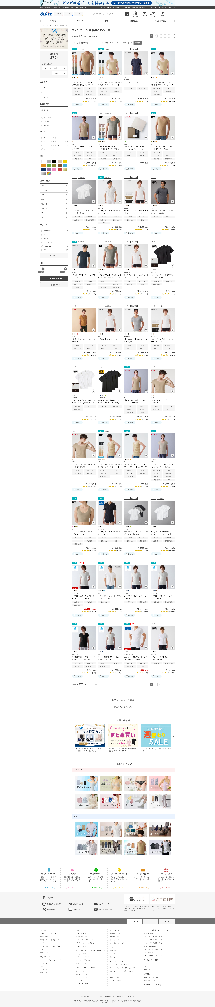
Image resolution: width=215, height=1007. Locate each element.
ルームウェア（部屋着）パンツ (153, 943)
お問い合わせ (130, 996)
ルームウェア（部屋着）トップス (154, 940)
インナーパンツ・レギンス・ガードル (89, 950)
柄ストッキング (114, 940)
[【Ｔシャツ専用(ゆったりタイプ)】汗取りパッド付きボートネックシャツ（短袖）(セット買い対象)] (163, 63)
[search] (127, 14)
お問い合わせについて (106, 909)
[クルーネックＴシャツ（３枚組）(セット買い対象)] (84, 192)
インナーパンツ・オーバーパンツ (86, 954)
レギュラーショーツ (82, 936)
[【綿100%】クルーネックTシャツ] (110, 320)
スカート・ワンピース (83, 983)
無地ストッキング (115, 933)
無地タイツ (113, 951)
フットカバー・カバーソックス (119, 965)
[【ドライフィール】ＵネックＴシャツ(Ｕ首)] (84, 128)
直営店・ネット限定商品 (151, 977)
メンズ (68, 14)
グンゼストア (46, 13)
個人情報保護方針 (86, 996)
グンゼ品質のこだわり (166, 7)
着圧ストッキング (115, 936)
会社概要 (120, 996)
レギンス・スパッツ (82, 963)
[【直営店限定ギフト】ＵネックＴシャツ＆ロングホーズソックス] (136, 128)
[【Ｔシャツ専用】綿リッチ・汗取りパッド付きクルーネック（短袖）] (110, 256)
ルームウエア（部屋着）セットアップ (155, 936)
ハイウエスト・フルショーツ (85, 940)
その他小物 (147, 969)
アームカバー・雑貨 (151, 960)
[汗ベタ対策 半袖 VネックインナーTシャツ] (136, 577)
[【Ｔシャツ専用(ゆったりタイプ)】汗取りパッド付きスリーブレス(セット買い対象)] (136, 445)
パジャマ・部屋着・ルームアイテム (156, 930)
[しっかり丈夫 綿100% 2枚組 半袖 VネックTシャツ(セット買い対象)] (84, 381)
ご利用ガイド (152, 7)
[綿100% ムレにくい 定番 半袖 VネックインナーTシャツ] (136, 256)
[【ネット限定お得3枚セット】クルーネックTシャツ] (163, 320)
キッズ (78, 14)
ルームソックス (148, 952)
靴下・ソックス (115, 961)
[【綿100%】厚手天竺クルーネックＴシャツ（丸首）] (163, 192)
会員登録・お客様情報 (54, 904)
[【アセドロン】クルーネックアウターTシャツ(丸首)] (110, 577)
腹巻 (145, 966)
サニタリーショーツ (82, 946)
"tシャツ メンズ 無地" (50, 67)
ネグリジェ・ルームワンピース (153, 949)
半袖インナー (44, 936)
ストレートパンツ (81, 974)
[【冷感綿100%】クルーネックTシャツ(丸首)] (84, 256)
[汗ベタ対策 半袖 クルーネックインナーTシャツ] (163, 577)
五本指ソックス (114, 977)
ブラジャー (44, 957)
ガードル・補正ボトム (83, 960)
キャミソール (44, 943)
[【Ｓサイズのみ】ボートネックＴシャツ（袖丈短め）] (84, 445)
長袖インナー (44, 952)
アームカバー (148, 963)
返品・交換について (53, 909)
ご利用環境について (79, 909)
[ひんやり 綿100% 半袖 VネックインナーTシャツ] (110, 192)
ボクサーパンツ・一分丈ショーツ (86, 943)
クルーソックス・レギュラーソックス (121, 971)
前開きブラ (43, 972)
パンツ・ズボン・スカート (85, 968)
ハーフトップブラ (45, 966)
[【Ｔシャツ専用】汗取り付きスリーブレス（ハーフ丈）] (84, 513)
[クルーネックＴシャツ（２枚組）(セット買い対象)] (163, 256)
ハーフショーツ (81, 933)
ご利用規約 (98, 996)
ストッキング (114, 930)
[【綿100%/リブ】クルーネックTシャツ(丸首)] (136, 320)
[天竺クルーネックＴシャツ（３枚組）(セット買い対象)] (136, 513)
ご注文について (78, 904)
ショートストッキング (116, 943)
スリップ (43, 949)
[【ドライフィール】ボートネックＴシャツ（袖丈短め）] (136, 381)
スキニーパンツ (81, 971)
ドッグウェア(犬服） (150, 980)
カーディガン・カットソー (48, 933)
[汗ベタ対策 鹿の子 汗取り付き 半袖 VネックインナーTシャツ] (84, 638)
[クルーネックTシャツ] (136, 63)
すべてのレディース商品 (152, 985)
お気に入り (93, 73)
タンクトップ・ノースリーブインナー (51, 946)
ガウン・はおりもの (150, 946)
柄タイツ (112, 957)
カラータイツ (114, 954)
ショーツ (79, 930)
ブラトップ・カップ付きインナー (50, 940)
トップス (43, 930)
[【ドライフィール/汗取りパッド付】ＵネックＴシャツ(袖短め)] (163, 445)
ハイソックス (114, 974)
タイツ (112, 947)
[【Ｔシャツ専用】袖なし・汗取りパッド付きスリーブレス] (163, 128)
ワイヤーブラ (44, 963)
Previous (72, 735)
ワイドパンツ (80, 980)
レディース (58, 14)
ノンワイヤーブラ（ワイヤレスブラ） (51, 960)
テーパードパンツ (81, 977)
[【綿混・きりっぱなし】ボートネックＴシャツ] (163, 381)
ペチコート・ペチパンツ (83, 957)
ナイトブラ (43, 969)
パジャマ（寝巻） (149, 933)
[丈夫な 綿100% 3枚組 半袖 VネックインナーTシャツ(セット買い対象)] (163, 513)
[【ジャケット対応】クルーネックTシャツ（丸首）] (163, 638)
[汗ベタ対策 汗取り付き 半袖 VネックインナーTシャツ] (110, 638)
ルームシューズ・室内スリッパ (153, 955)
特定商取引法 (109, 996)
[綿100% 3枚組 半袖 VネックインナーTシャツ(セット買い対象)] (110, 381)
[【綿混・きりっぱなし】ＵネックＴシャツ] (84, 320)
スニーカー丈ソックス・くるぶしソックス (122, 968)
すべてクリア (58, 73)
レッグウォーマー (115, 980)
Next (174, 735)
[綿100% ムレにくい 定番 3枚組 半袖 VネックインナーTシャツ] (136, 192)
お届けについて (104, 904)
